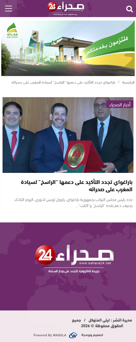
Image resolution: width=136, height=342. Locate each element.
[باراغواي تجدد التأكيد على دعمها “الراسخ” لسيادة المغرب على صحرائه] (68, 135)
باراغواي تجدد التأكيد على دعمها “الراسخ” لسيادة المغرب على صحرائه (77, 185)
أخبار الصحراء (119, 104)
